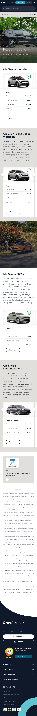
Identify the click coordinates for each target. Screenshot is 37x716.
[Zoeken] (33, 9)
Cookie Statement (9, 704)
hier (31, 563)
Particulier (20, 2)
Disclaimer (6, 691)
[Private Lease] (14, 709)
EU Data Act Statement (10, 701)
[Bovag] (9, 709)
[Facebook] (4, 687)
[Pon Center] (8, 2)
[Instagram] (7, 687)
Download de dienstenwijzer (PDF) (22, 592)
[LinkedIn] (14, 687)
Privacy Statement (9, 698)
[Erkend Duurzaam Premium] (5, 709)
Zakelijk (28, 2)
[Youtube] (10, 687)
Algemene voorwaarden (11, 695)
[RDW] (19, 709)
